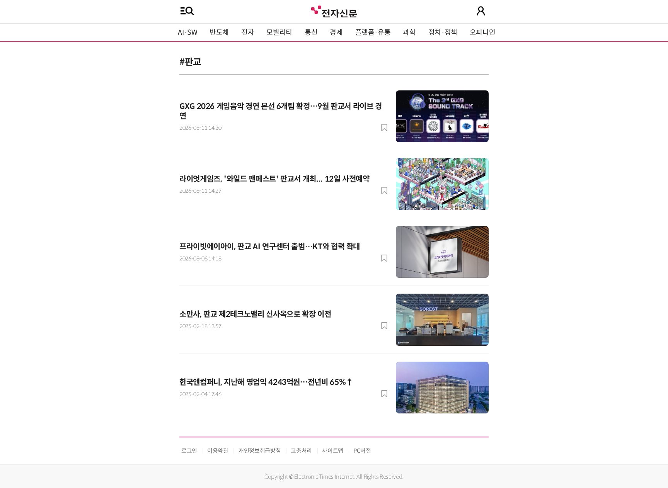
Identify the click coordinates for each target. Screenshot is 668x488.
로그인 (189, 450)
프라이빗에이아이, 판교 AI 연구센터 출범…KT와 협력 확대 (269, 247)
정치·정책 (442, 32)
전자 (247, 32)
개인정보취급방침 (260, 450)
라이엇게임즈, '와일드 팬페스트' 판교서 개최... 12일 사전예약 (274, 179)
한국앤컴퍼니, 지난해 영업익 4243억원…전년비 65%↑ (266, 382)
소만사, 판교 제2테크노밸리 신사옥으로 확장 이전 (255, 314)
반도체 (219, 32)
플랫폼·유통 (373, 32)
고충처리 (301, 450)
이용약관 (217, 450)
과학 (409, 32)
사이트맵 (332, 450)
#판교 (190, 62)
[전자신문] (334, 10)
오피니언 (483, 32)
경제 (336, 32)
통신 (311, 32)
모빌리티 (279, 32)
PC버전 (362, 450)
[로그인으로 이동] (481, 11)
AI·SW (187, 32)
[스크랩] (384, 127)
